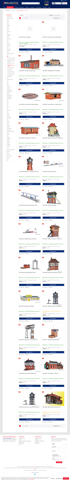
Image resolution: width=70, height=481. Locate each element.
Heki (7, 40)
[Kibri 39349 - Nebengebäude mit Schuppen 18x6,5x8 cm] (53, 62)
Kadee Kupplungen (10, 53)
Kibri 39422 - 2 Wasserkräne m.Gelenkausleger (52, 37)
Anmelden (59, 462)
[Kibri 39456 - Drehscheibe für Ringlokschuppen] (30, 96)
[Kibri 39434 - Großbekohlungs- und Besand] (30, 230)
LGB (7, 82)
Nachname (54, 446)
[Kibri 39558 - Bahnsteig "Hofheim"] (53, 163)
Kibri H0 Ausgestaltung (10, 67)
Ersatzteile (8, 157)
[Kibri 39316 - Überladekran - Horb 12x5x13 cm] (30, 331)
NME (8, 103)
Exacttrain (8, 35)
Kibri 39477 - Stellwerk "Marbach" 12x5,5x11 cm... (53, 238)
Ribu (7, 119)
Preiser (8, 113)
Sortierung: (51, 15)
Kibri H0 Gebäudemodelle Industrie (11, 63)
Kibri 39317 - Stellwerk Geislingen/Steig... (51, 339)
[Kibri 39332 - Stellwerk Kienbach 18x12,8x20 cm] (53, 297)
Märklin (8, 92)
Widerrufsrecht (21, 442)
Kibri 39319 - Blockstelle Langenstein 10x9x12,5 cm (53, 138)
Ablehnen (53, 478)
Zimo (8, 147)
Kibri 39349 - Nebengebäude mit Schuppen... (52, 70)
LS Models (8, 86)
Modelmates (9, 97)
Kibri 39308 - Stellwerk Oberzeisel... (50, 205)
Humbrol (8, 46)
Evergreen (8, 34)
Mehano (8, 94)
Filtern (22, 15)
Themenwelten (8, 155)
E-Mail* (53, 458)
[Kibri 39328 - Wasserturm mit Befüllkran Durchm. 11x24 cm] (30, 398)
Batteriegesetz (21, 443)
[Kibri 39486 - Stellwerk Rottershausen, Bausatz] (53, 264)
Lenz (7, 80)
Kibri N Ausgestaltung (10, 74)
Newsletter (37, 439)
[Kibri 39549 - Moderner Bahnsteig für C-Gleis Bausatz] (30, 196)
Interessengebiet (55, 454)
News (7, 159)
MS (7, 100)
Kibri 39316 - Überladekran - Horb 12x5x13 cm (28, 339)
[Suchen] (39, 3)
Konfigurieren (65, 478)
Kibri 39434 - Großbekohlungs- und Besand (27, 238)
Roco (8, 123)
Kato (7, 55)
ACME (8, 19)
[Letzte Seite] (24, 18)
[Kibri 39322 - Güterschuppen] (30, 28)
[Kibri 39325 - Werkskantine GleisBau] (30, 297)
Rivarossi (8, 122)
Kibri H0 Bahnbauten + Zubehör (10, 66)
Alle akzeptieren (59, 478)
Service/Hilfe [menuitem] (64, 0)
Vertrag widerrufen (22, 438)
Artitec (8, 24)
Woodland (8, 144)
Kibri (8, 56)
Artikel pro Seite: (56, 18)
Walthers (8, 141)
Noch (8, 106)
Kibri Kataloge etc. (10, 70)
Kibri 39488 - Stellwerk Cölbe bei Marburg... (28, 373)
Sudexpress (9, 129)
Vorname (53, 450)
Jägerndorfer (9, 49)
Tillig (8, 132)
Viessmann (9, 138)
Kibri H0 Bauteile (9, 68)
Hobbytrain (9, 44)
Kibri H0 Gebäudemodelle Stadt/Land (11, 61)
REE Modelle (9, 117)
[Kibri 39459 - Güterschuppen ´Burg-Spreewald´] (53, 96)
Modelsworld (9, 98)
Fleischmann (9, 38)
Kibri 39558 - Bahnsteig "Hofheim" (50, 171)
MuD (8, 101)
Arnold (8, 21)
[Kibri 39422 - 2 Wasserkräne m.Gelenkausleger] (53, 28)
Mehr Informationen (30, 479)
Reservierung (29, 49)
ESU (7, 32)
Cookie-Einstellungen (38, 438)
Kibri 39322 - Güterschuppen (25, 37)
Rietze (8, 120)
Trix (7, 135)
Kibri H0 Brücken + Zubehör (11, 59)
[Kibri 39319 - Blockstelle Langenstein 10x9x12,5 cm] (53, 129)
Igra (7, 47)
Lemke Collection (10, 79)
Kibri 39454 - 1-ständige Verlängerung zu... (27, 70)
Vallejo (8, 137)
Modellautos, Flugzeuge (10, 149)
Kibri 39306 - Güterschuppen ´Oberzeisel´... (28, 138)
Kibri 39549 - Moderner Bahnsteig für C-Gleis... (28, 205)
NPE (7, 104)
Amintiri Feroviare (10, 18)
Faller (8, 37)
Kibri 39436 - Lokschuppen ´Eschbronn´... (51, 373)
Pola (7, 111)
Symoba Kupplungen (10, 131)
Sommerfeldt (9, 128)
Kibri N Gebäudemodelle (10, 71)
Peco (7, 107)
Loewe (8, 88)
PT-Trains (8, 116)
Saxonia (8, 125)
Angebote (8, 153)
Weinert (8, 142)
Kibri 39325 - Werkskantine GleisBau (26, 306)
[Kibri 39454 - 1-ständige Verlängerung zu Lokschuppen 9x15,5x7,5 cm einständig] (30, 62)
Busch (8, 29)
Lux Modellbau (9, 89)
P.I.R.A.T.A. (9, 110)
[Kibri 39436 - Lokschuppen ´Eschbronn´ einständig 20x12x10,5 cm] (53, 365)
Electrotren (9, 31)
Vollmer (8, 140)
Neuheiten (8, 151)
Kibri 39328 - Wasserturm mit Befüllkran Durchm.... (29, 407)
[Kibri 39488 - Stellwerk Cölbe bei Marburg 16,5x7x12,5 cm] (30, 365)
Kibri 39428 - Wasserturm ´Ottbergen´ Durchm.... (29, 171)
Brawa (8, 28)
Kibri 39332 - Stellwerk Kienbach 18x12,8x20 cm (52, 306)
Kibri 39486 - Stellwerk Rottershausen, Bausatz (52, 272)
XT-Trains (8, 145)
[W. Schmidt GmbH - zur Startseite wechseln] (10, 3)
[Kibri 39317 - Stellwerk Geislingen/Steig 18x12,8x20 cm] (53, 331)
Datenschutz (37, 443)
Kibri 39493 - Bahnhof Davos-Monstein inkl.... (52, 407)
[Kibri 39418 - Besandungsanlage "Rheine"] (30, 264)
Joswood (8, 50)
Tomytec (8, 134)
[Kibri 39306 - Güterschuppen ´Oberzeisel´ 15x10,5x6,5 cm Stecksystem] (30, 129)
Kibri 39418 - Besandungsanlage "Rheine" (27, 272)
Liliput (8, 83)
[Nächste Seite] (21, 18)
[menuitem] (31, 3)
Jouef (8, 52)
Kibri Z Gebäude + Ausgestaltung (9, 76)
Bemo (8, 27)
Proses (8, 114)
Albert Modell (9, 16)
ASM (7, 22)
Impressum (37, 442)
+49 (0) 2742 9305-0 (7, 438)
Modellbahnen (8, 14)
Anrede (53, 443)
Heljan (8, 41)
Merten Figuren (9, 95)
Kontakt (20, 439)
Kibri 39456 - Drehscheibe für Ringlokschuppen (28, 104)
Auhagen (8, 25)
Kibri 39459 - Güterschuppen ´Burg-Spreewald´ (52, 104)
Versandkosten (33, 466)
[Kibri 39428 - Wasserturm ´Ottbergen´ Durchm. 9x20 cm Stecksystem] (30, 163)
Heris (8, 43)
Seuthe (8, 126)
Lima (8, 85)
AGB (19, 444)
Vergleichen (22, 51)
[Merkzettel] (53, 3)
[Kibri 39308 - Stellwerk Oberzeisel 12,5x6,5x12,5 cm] (53, 196)
